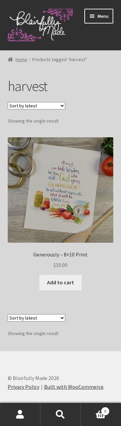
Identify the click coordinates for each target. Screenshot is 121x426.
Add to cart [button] (60, 282)
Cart (93, 409)
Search (60, 414)
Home (21, 59)
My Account (20, 414)
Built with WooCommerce (74, 386)
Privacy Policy (23, 386)
